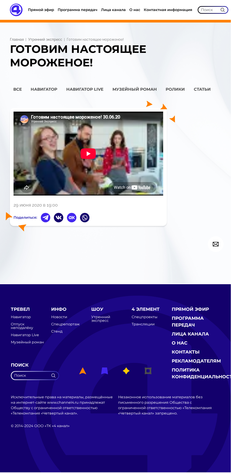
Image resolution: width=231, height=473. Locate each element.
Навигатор (44, 89)
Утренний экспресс (45, 39)
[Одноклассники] (71, 217)
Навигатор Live (25, 335)
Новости (59, 317)
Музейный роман (134, 89)
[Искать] (222, 9)
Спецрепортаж (65, 324)
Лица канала (113, 10)
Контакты (186, 352)
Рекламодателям (196, 361)
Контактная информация (168, 10)
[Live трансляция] (21, 451)
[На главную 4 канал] (16, 9)
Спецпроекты (145, 317)
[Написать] (216, 244)
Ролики (175, 89)
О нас (134, 10)
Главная (17, 39)
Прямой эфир (41, 10)
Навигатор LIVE (84, 89)
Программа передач (77, 10)
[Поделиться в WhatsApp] (84, 217)
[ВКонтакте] (58, 217)
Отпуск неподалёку (22, 326)
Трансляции (143, 324)
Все (17, 89)
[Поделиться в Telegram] (45, 217)
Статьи (202, 89)
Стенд (56, 331)
